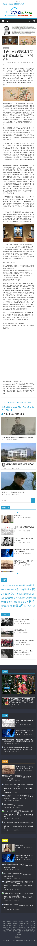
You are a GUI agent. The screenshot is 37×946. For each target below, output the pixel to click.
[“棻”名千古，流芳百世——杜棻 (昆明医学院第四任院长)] (7, 650)
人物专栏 (6, 48)
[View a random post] (34, 21)
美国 (34, 598)
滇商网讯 (19, 933)
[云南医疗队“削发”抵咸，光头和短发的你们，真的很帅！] (7, 639)
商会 (12, 590)
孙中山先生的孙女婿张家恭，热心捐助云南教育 (18, 465)
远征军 (19, 605)
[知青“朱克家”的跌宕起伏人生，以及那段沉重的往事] (7, 619)
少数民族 (27, 589)
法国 (29, 594)
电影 (19, 598)
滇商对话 (26, 931)
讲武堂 (4, 605)
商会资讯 (15, 931)
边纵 (14, 606)
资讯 (4, 921)
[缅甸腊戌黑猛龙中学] (7, 629)
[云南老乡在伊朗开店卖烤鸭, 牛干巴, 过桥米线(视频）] (18, 784)
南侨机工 (31, 585)
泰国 (33, 594)
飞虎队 (30, 605)
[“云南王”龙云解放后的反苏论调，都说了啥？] (7, 527)
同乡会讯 (15, 921)
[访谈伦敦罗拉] (8, 844)
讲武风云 (25, 929)
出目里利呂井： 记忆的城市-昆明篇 (16, 402)
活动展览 (20, 921)
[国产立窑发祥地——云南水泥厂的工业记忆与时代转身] (7, 550)
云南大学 (4, 585)
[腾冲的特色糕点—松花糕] (10, 904)
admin (15, 62)
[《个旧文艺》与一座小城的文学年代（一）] (7, 561)
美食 (3, 601)
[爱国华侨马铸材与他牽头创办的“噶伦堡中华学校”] (17, 747)
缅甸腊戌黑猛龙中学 (20, 630)
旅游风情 (15, 923)
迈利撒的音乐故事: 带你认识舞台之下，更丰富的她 (24, 539)
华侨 (24, 585)
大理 (21, 589)
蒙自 (19, 602)
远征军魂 (26, 927)
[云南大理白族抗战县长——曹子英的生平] (18, 418)
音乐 (25, 606)
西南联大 (24, 601)
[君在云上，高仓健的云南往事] (18, 473)
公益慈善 (9, 923)
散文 (14, 594)
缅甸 (30, 597)
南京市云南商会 (18, 805)
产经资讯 (26, 921)
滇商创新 (20, 931)
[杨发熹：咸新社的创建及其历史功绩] (7, 516)
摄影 (6, 594)
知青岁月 (5, 931)
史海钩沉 (32, 927)
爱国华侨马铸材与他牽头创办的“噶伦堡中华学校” (18, 749)
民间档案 (13, 929)
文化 (18, 593)
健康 (11, 585)
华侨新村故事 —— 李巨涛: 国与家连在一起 (18, 798)
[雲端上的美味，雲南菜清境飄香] (12, 873)
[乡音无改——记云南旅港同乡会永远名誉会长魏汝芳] (18, 822)
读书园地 (20, 925)
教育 (10, 593)
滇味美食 (20, 923)
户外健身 (32, 923)
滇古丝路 (19, 929)
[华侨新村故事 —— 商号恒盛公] (12, 776)
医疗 (20, 585)
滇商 (7, 597)
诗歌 (8, 606)
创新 (17, 585)
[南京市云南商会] (7, 804)
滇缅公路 (13, 597)
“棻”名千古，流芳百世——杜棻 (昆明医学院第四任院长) (23, 652)
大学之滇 (7, 929)
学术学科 (32, 925)
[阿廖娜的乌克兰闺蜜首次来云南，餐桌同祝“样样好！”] (18, 882)
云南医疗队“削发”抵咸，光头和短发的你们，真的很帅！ (24, 641)
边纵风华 (30, 929)
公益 (14, 585)
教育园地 (5, 927)
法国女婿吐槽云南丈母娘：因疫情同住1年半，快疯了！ (18, 408)
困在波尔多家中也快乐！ (15, 691)
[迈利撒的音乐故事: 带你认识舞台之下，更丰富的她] (7, 538)
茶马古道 (14, 602)
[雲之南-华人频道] (3, 21)
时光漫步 (7, 687)
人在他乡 (32, 921)
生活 (4, 923)
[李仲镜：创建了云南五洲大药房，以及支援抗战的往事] (18, 811)
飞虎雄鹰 (20, 927)
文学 (22, 594)
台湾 (2, 589)
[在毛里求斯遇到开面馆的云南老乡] (13, 865)
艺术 (30, 62)
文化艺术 (26, 925)
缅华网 (17, 936)
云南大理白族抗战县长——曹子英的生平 (17, 437)
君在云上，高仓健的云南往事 (13, 492)
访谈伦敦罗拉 (7, 3)
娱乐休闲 (5, 925)
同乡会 (7, 589)
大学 (16, 589)
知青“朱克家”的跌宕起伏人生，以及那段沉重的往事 (24, 620)
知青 (22, 598)
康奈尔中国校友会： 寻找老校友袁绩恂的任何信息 (18, 742)
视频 (31, 601)
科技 (26, 597)
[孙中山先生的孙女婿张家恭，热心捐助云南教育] (18, 445)
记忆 (10, 927)
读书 (11, 606)
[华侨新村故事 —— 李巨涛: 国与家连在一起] (15, 796)
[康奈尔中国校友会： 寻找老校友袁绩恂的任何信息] (17, 740)
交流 (8, 585)
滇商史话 (32, 931)
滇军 (2, 598)
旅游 (26, 594)
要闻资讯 (9, 921)
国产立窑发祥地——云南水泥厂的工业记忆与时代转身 (23, 550)
